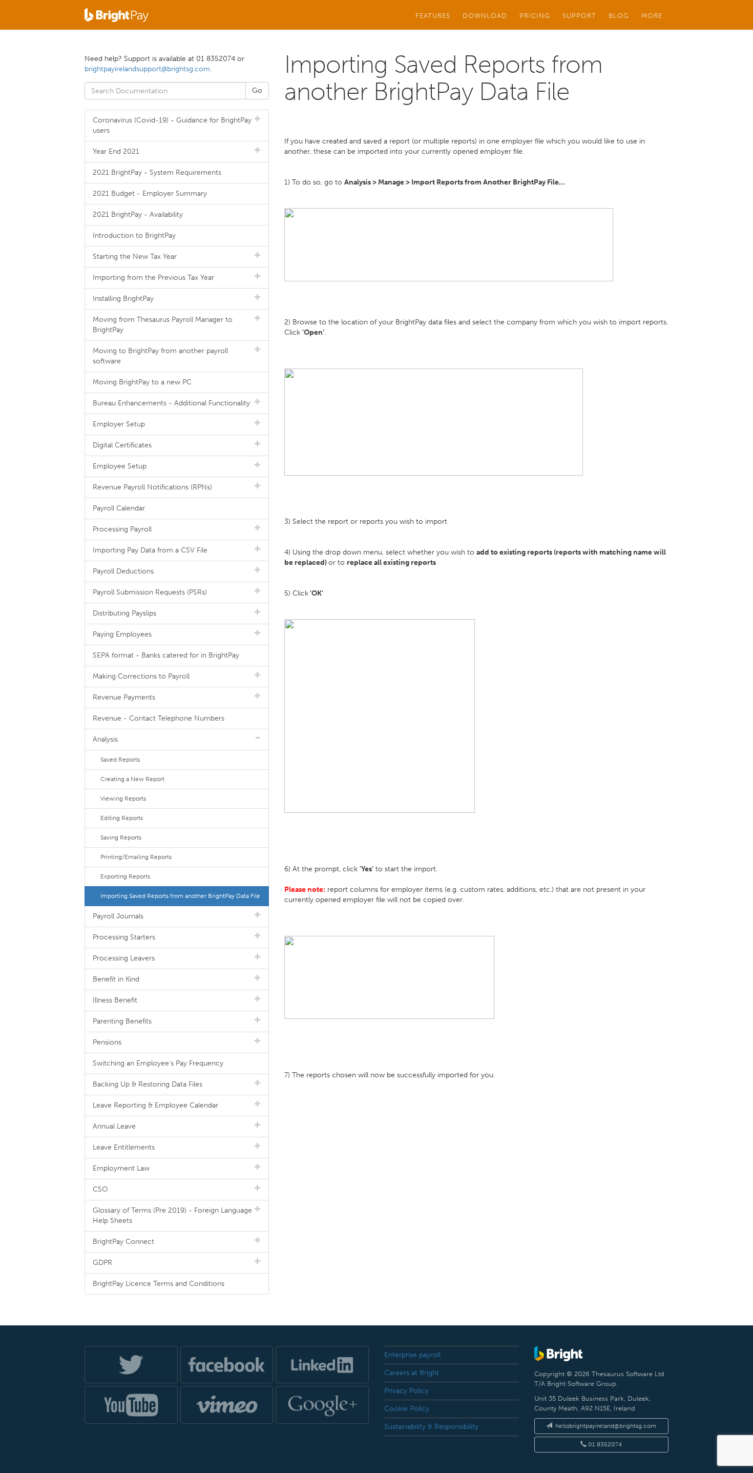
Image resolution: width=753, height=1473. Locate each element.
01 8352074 (604, 1444)
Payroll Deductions (123, 571)
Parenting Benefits (122, 1021)
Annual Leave (114, 1126)
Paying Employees (122, 634)
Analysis (105, 739)
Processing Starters (124, 937)
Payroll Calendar (119, 508)
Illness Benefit (115, 1000)
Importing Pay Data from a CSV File (150, 550)
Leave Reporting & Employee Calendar (155, 1105)
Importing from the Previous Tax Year (153, 277)
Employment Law (121, 1168)
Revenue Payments (124, 697)
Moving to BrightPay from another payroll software (160, 355)
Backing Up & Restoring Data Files (147, 1084)
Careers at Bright (411, 1372)
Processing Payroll (122, 529)
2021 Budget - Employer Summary (150, 193)
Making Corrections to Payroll (141, 676)
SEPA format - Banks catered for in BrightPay (166, 655)
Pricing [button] (534, 15)
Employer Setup (119, 424)
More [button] (651, 15)
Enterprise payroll (412, 1355)
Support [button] (579, 15)
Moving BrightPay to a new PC (142, 382)
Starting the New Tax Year (135, 256)
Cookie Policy (406, 1408)
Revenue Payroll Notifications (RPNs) (152, 487)
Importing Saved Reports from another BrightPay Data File (180, 895)
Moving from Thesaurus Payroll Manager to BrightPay (163, 324)
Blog (619, 15)
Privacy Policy (406, 1390)
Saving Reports (120, 837)
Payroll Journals (118, 916)
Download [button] (485, 15)
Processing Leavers (124, 958)
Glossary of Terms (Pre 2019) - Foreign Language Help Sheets (172, 1215)
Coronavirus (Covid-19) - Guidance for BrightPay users (172, 125)
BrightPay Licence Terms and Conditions (158, 1283)
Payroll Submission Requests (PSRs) (150, 592)
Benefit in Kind (116, 979)
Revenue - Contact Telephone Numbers (158, 718)
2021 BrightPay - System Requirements (157, 172)
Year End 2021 (116, 151)
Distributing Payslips (124, 613)
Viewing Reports (123, 798)
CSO (100, 1189)
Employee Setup (120, 466)
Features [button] (432, 15)
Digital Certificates (122, 445)
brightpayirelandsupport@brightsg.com (147, 69)
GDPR (102, 1262)
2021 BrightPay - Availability (138, 214)
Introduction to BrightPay (134, 235)
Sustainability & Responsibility (431, 1426)
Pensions (107, 1042)
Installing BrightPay (123, 298)
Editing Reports (121, 818)
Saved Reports (120, 759)
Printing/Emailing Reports (136, 857)
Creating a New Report (132, 779)
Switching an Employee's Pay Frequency (158, 1063)
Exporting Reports (125, 876)
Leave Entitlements (124, 1147)
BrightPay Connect (123, 1241)
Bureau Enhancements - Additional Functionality (171, 403)
